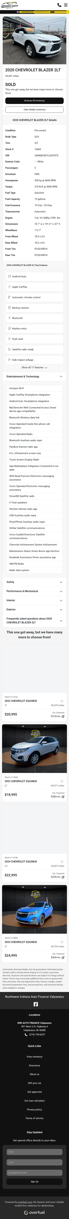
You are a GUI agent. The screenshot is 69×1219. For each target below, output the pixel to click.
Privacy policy (34, 1109)
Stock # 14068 (11, 777)
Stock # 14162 (11, 697)
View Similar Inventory (35, 109)
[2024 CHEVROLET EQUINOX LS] (34, 829)
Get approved (34, 1091)
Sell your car (34, 1083)
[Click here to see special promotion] (34, 11)
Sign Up (34, 1181)
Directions (34, 1065)
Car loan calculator (34, 1100)
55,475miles (57, 705)
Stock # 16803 (11, 938)
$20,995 (11, 714)
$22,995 (11, 875)
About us (34, 1074)
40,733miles (57, 946)
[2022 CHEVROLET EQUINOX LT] (34, 668)
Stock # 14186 (11, 857)
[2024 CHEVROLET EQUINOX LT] (34, 909)
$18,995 (11, 795)
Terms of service (34, 1118)
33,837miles (57, 866)
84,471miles (57, 785)
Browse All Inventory (34, 100)
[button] (59, 5)
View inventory (34, 1056)
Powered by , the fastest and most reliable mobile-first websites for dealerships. (34, 1204)
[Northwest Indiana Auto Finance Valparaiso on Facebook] (34, 1004)
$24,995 (11, 955)
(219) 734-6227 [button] (37, 1034)
